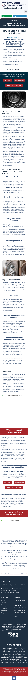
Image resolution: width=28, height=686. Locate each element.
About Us (3, 602)
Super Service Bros (20, 669)
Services (3, 604)
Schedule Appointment (4, 607)
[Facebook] (14, 678)
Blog (2, 612)
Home (3, 600)
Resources (4, 610)
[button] (25, 11)
